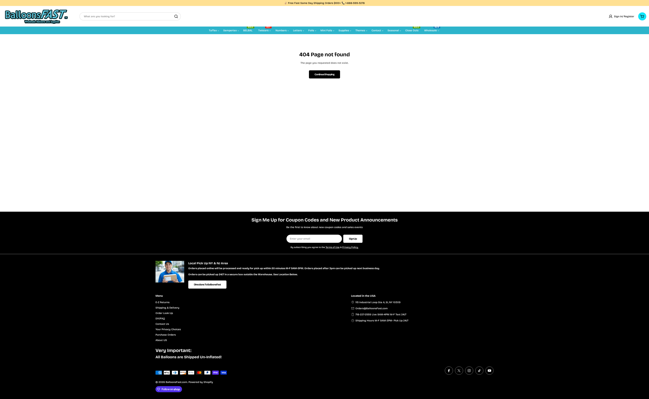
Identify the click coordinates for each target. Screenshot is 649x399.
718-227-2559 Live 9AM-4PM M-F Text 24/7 (380, 314)
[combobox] (130, 16)
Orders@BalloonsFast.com (371, 308)
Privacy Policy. (350, 247)
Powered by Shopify (200, 382)
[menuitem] (214, 30)
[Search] (176, 16)
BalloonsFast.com (176, 382)
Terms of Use (333, 247)
